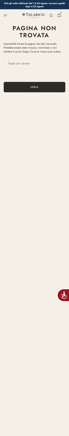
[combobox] (34, 63)
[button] (5, 15)
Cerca (35, 87)
